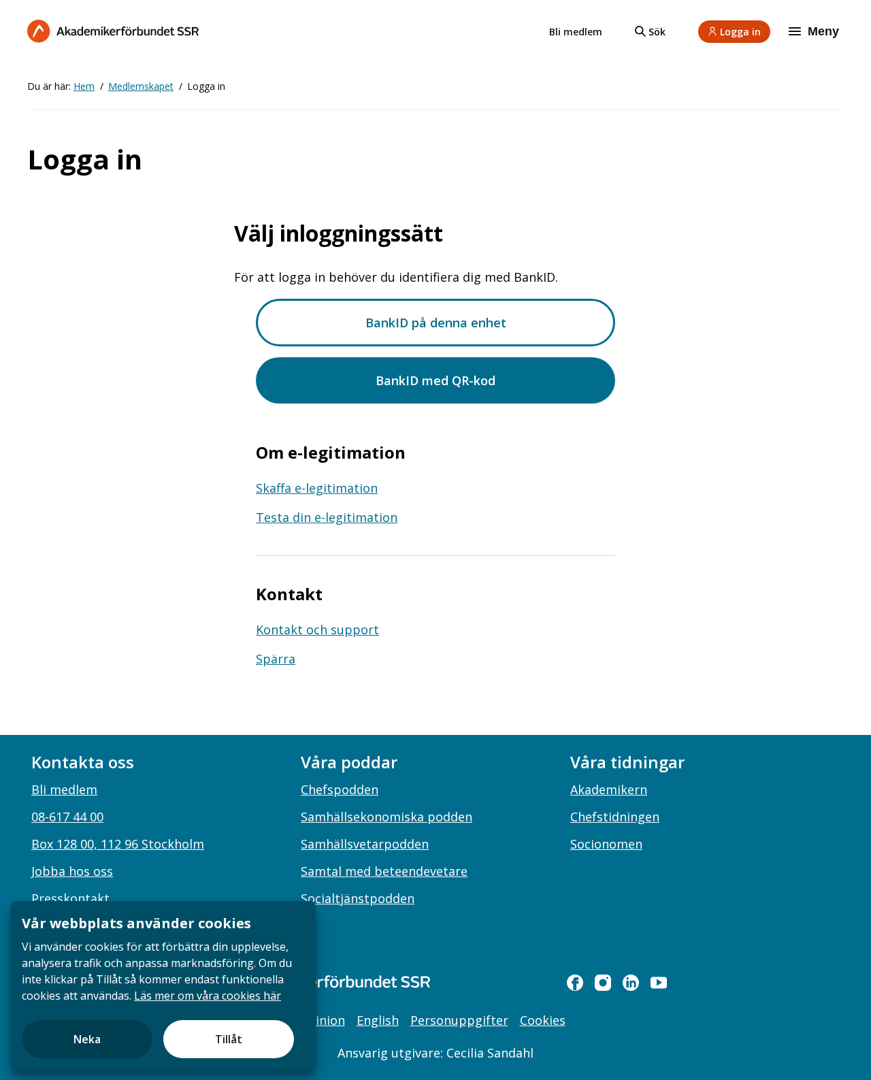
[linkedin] (631, 983)
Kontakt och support (317, 629)
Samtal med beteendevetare (384, 871)
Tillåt (228, 1039)
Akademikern (608, 789)
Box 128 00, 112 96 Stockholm (117, 844)
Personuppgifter (459, 1020)
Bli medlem (575, 31)
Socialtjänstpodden (357, 898)
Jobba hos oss (72, 871)
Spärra (275, 659)
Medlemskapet (141, 86)
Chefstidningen (614, 816)
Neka (87, 1039)
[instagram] (603, 983)
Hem (84, 86)
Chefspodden (339, 789)
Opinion (321, 1020)
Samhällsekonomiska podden (386, 816)
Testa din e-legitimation (326, 517)
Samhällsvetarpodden (365, 844)
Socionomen (606, 844)
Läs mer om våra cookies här (207, 995)
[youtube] (659, 983)
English (378, 1020)
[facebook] (575, 983)
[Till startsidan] (113, 31)
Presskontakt (70, 898)
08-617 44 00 (67, 816)
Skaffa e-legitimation (317, 488)
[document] (163, 985)
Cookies (542, 1020)
